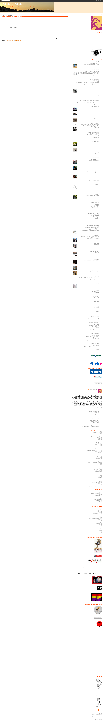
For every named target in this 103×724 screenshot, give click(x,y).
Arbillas (97, 179)
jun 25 (98, 689)
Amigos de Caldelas (98, 434)
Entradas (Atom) (10, 45)
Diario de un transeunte (98, 444)
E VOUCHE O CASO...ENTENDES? (93, 222)
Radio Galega (100, 529)
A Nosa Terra (100, 509)
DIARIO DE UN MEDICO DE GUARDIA (92, 71)
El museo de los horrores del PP (96, 493)
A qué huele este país (95, 107)
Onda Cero (100, 526)
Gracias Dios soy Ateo (98, 451)
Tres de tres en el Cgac (95, 412)
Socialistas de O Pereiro (94, 251)
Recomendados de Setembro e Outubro (92, 334)
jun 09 (98, 697)
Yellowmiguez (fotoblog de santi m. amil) (95, 486)
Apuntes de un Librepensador (93, 63)
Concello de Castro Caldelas (97, 492)
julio (97, 686)
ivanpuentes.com (95, 83)
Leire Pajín (97, 305)
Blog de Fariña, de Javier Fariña (93, 134)
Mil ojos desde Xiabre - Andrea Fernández (91, 136)
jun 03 (98, 699)
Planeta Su (97, 194)
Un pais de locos (99, 485)
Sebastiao (97, 414)
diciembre (98, 681)
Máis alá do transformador (94, 322)
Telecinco (100, 533)
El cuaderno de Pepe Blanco (93, 257)
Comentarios (97, 383)
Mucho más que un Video (94, 329)
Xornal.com (100, 534)
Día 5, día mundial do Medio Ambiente (92, 195)
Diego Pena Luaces (95, 308)
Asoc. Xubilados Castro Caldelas (96, 436)
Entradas (97, 381)
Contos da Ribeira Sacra (94, 316)
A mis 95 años (96, 243)
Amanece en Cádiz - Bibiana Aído (93, 225)
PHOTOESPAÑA (96, 422)
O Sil (101, 525)
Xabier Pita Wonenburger (94, 123)
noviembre (99, 682)
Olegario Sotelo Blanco (94, 317)
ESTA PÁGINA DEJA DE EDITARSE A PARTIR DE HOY (89, 236)
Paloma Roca (96, 283)
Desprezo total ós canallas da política (92, 238)
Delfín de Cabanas (99, 443)
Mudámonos (97, 252)
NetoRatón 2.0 (96, 61)
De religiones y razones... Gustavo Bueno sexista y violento (89, 277)
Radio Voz (100, 530)
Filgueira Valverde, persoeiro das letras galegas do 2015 (89, 318)
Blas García (97, 200)
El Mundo (100, 516)
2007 (97, 706)
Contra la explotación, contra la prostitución (91, 260)
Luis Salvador (100, 464)
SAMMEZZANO (96, 137)
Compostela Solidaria (95, 99)
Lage (98, 81)
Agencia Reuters (99, 511)
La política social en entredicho (93, 271)
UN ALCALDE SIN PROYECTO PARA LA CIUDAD (90, 185)
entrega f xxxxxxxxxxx (95, 421)
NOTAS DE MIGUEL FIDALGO (93, 300)
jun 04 (98, 698)
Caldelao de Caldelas (13, 4)
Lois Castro (97, 349)
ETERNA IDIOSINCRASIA (94, 192)
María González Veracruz (98, 467)
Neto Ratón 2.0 (99, 473)
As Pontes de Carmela (95, 202)
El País (101, 517)
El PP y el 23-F (96, 218)
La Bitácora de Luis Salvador (93, 229)
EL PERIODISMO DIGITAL (94, 206)
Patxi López (100, 476)
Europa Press (100, 519)
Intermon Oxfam (99, 497)
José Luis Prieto (96, 217)
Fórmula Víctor (96, 337)
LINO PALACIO (96, 284)
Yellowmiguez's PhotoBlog (94, 418)
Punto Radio (100, 527)
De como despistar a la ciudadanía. (93, 203)
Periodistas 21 (96, 152)
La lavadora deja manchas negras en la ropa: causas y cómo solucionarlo (86, 62)
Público (101, 528)
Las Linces (97, 276)
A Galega (100, 508)
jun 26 (98, 688)
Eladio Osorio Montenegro (93, 389)
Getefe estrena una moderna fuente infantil (91, 64)
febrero (98, 704)
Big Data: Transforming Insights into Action (91, 84)
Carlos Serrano (96, 310)
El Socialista (100, 494)
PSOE (101, 502)
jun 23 (98, 690)
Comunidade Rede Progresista (97, 442)
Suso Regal (100, 484)
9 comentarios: (19, 40)
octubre (98, 683)
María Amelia (100, 466)
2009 (97, 679)
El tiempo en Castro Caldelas (97, 714)
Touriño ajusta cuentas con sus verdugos (92, 190)
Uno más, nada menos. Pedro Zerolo (92, 227)
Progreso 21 (96, 297)
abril (97, 702)
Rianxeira (100, 481)
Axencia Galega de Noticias (97, 513)
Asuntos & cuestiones (95, 215)
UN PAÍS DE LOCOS (95, 157)
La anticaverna (99, 459)
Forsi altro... (100, 449)
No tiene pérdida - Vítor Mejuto (93, 411)
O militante (97, 290)
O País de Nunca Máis (95, 345)
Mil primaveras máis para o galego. (93, 340)
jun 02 (98, 700)
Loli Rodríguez (99, 463)
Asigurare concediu (95, 207)
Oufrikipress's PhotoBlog (94, 420)
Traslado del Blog (96, 226)
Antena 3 (100, 512)
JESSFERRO (96, 235)
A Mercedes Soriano (95, 80)
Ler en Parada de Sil (95, 333)
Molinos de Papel (95, 165)
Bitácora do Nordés (95, 69)
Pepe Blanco (100, 477)
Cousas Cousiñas (95, 324)
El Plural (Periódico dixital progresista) (95, 518)
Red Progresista (96, 302)
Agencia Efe (100, 510)
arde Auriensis (96, 205)
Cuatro (101, 515)
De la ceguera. (96, 214)
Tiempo (100, 713)
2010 (97, 678)
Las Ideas (100, 498)
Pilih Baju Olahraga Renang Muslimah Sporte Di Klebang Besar (88, 102)
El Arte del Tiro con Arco (94, 265)
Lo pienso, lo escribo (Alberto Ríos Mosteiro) (94, 462)
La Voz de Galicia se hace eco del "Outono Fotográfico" (89, 416)
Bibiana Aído (100, 438)
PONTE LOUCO (96, 296)
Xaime (98, 306)
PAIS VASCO (96, 155)
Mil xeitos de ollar (95, 141)
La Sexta (100, 522)
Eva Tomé (97, 211)
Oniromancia (96, 118)
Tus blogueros (96, 244)
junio (98, 687)
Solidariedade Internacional (97, 503)
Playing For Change (95, 338)
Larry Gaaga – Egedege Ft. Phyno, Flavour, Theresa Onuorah (88, 100)
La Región (100, 521)
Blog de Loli (96, 259)
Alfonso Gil (100, 433)
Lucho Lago (96, 204)
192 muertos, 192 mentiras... (97, 432)
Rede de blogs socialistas (98, 480)
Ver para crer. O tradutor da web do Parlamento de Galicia (13, 16)
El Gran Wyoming (99, 446)
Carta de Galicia (99, 441)
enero (98, 705)
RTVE (101, 532)
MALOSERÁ (96, 292)
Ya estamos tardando (95, 216)
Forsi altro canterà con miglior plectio (92, 117)
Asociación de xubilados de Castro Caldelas (91, 346)
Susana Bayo (100, 483)
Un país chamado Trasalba (94, 70)
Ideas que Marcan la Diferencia (93, 86)
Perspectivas (96, 209)
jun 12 (98, 696)
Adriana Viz (97, 303)
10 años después (96, 158)
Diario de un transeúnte (94, 79)
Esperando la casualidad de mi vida (96, 447)
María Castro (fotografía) (98, 499)
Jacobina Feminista (99, 453)
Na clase (97, 327)
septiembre (99, 684)
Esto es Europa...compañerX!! (94, 160)
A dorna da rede (96, 301)
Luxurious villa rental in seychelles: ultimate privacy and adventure (87, 82)
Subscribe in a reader (98, 719)
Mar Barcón (97, 184)
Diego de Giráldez (96, 220)
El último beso (96, 127)
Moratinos (97, 311)
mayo (98, 701)
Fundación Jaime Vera (98, 495)
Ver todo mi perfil (99, 407)
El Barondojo (96, 88)
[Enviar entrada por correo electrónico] (22, 40)
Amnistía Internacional (98, 491)
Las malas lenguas (99, 461)
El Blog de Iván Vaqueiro (94, 307)
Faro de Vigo (100, 520)
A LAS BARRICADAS (95, 159)
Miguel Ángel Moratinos (98, 469)
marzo (98, 703)
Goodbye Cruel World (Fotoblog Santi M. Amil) (94, 450)
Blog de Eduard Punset (94, 77)
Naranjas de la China (95, 343)
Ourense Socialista (99, 500)
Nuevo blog (97, 228)
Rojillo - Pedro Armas (95, 126)
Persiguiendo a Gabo (95, 153)
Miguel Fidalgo (99, 468)
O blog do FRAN (96, 295)
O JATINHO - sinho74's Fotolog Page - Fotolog (90, 426)
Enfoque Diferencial (95, 413)
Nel (101, 472)
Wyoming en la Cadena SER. (94, 180)
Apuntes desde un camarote (93, 132)
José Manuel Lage (99, 458)
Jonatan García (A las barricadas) (96, 454)
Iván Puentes (100, 452)
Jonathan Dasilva (99, 455)
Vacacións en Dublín (95, 323)
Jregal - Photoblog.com (94, 425)
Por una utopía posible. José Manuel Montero (90, 270)
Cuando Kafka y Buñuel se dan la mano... (92, 344)
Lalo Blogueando (95, 298)
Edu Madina (100, 445)
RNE (101, 531)
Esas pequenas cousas (95, 142)
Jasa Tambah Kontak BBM (94, 133)
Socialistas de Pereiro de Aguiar (96, 482)
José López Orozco (95, 291)
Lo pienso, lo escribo (95, 106)
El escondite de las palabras (93, 213)
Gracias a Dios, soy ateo (94, 249)
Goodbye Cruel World (95, 423)
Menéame (100, 524)
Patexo (101, 475)
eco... (98, 278)
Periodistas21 (100, 478)
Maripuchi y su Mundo (95, 104)
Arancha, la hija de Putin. (94, 279)
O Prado (97, 339)
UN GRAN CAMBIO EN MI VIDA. (93, 325)
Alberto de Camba (95, 326)
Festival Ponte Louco (98, 448)
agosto (98, 685)
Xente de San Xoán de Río (94, 328)
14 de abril (100, 431)
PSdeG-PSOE (100, 501)
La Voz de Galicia (99, 523)
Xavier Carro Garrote (95, 170)
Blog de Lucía (100, 440)
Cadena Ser (100, 514)
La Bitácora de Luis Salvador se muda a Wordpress (90, 230)
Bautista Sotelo (99, 437)
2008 (97, 680)
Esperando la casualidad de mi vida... (92, 101)
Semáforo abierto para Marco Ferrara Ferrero (91, 97)
